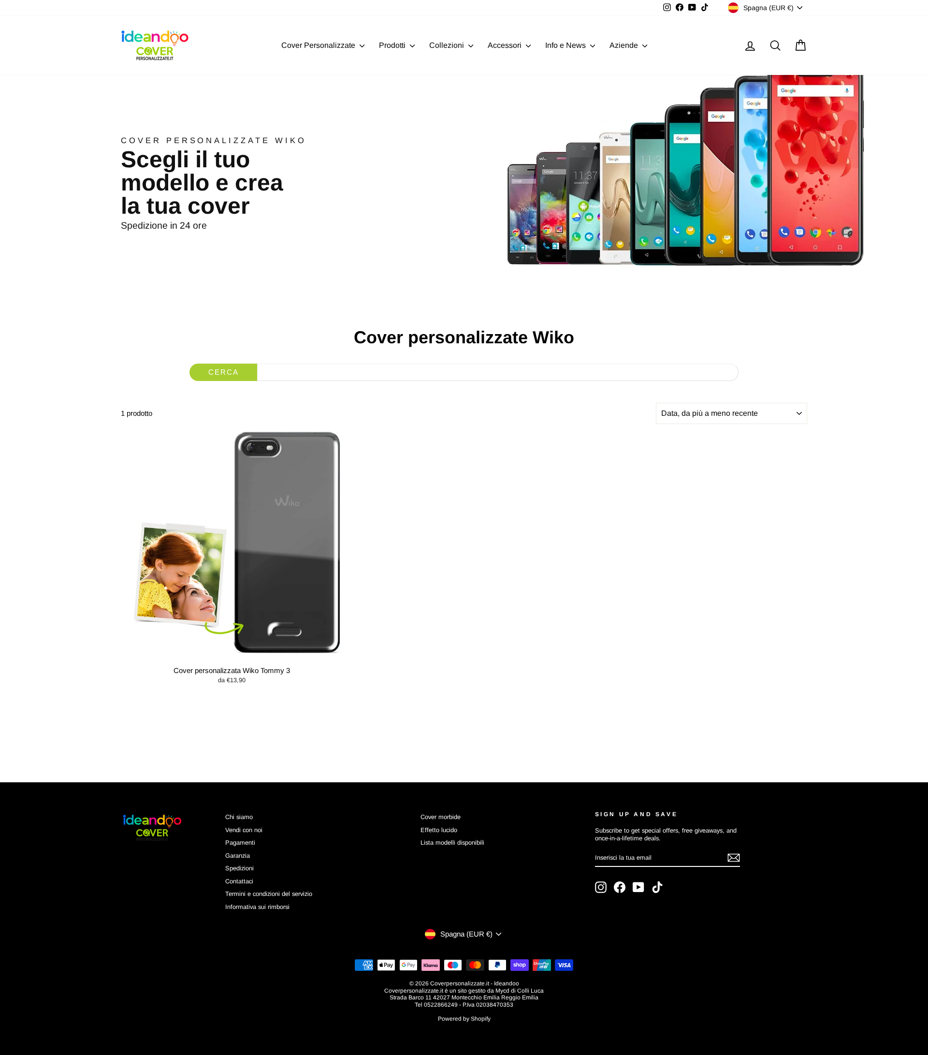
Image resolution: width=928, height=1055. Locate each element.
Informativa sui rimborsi (257, 906)
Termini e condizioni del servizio (268, 893)
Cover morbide (440, 817)
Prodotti (393, 45)
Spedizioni (239, 868)
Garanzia (237, 855)
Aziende (624, 45)
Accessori (505, 45)
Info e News (566, 45)
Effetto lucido (438, 830)
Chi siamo (239, 817)
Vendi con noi (243, 830)
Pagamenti (240, 842)
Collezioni (447, 45)
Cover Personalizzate (319, 45)
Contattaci (239, 881)
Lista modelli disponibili (452, 842)
